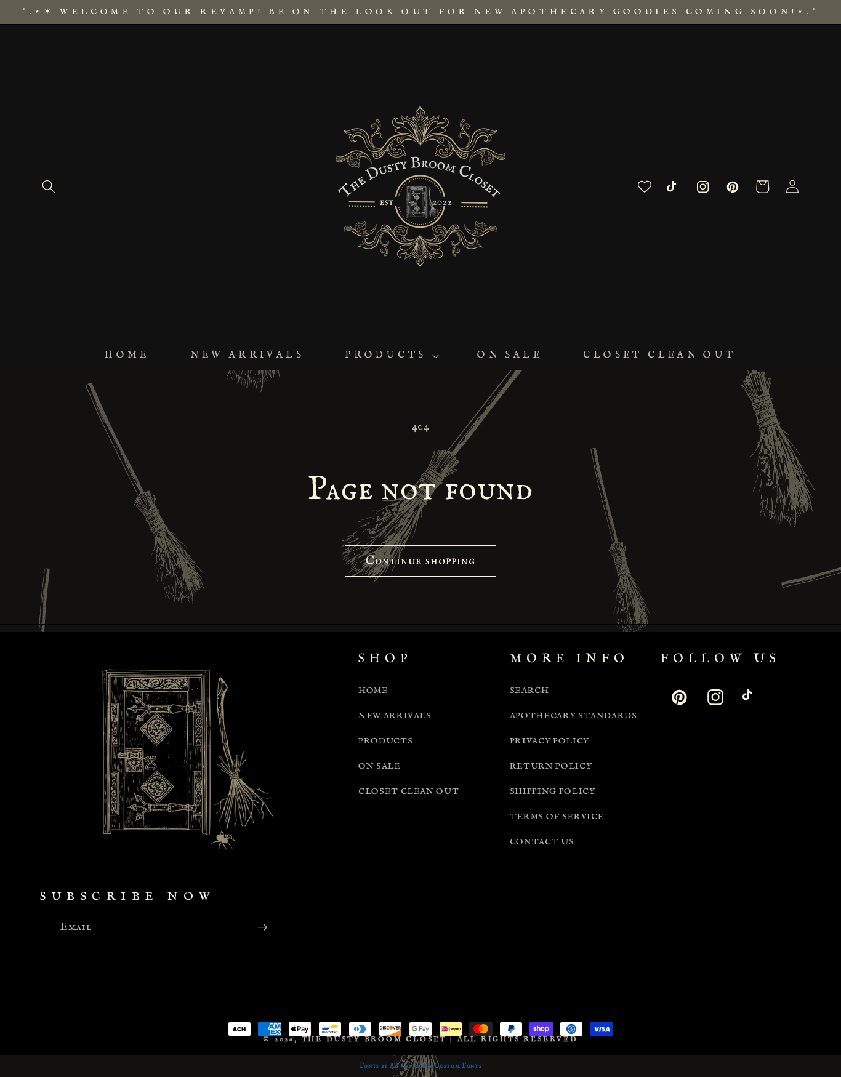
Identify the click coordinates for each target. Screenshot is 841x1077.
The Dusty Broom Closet (374, 1039)
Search (529, 690)
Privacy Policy (549, 741)
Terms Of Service (557, 816)
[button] (48, 186)
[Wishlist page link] (644, 186)
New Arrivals (395, 715)
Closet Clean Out (408, 791)
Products (385, 741)
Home (373, 690)
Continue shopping (421, 561)
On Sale (379, 766)
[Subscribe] (262, 927)
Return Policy (551, 766)
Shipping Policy (552, 791)
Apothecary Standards (573, 715)
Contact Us (542, 841)
